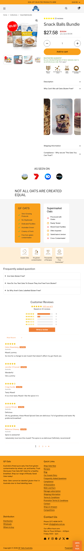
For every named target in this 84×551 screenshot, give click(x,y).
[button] (78, 8)
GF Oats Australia (25, 548)
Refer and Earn (49, 488)
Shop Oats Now (50, 466)
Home (5, 15)
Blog (45, 472)
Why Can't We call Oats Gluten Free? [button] (58, 88)
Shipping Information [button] (52, 146)
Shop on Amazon (50, 507)
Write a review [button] (42, 329)
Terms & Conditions (52, 497)
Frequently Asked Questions (55, 478)
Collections (13, 15)
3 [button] (42, 446)
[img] (10, 344)
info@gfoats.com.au (57, 524)
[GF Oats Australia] (36, 8)
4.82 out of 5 (48, 306)
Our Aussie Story (50, 475)
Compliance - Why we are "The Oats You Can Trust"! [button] (60, 154)
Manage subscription (52, 491)
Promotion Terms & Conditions (56, 500)
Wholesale (7, 524)
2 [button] (39, 446)
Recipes (47, 469)
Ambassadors (49, 485)
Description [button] (48, 82)
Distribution (8, 521)
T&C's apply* (63, 62)
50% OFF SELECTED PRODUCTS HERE (42, 2)
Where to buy (8, 527)
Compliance (48, 481)
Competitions (49, 510)
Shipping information (52, 494)
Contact (47, 504)
